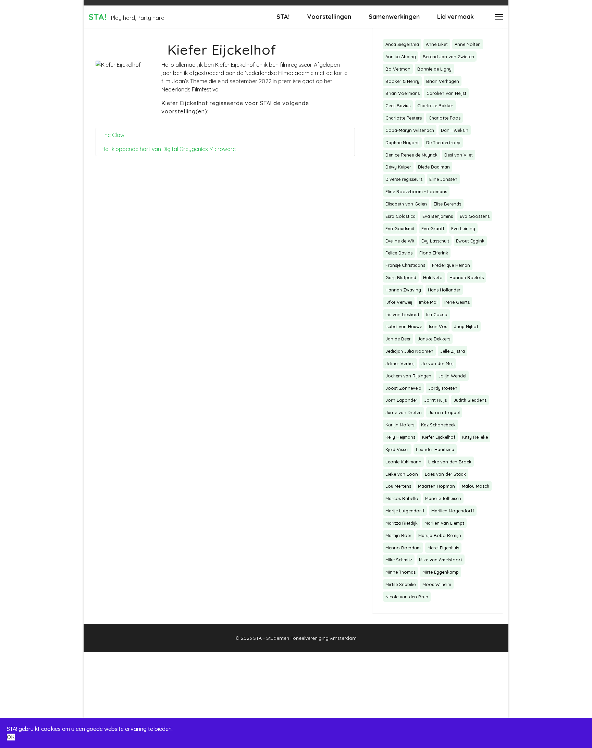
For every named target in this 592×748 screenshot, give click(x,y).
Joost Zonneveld (403, 388)
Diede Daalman (434, 167)
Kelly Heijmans (400, 437)
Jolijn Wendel (452, 375)
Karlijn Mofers (399, 424)
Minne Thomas (400, 572)
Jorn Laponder (401, 400)
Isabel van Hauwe (403, 326)
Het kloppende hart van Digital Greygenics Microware (168, 149)
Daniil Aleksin (454, 130)
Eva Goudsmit (400, 228)
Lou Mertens (398, 486)
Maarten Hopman (436, 486)
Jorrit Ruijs (435, 400)
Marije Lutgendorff (404, 510)
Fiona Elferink (433, 252)
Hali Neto (433, 277)
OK (11, 737)
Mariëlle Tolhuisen (443, 498)
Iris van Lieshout (402, 314)
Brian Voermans (402, 93)
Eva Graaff (432, 228)
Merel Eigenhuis (443, 547)
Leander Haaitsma (435, 449)
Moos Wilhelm (436, 584)
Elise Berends (447, 204)
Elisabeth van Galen (406, 204)
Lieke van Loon (401, 474)
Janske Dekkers (434, 338)
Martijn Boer (398, 535)
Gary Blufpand (400, 277)
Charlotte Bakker (435, 105)
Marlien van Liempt (444, 523)
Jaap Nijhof (466, 326)
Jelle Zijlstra (452, 351)
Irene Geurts (457, 302)
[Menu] (499, 16)
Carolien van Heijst (446, 93)
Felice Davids (398, 252)
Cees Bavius (397, 105)
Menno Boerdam (403, 547)
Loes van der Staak (445, 474)
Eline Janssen (443, 179)
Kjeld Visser (397, 449)
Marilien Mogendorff (452, 510)
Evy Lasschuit (435, 241)
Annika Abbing (400, 56)
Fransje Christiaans (405, 265)
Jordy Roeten (442, 388)
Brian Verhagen (442, 81)
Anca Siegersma (402, 44)
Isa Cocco (436, 314)
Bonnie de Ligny (434, 69)
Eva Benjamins (437, 216)
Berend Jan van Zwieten (448, 56)
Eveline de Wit (400, 241)
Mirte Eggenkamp (440, 572)
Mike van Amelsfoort (440, 559)
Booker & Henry (402, 81)
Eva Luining (463, 228)
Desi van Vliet (458, 155)
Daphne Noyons (402, 142)
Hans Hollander (444, 289)
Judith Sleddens (470, 400)
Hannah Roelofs (466, 277)
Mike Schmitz (398, 559)
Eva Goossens (475, 216)
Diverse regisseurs (403, 179)
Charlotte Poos (444, 118)
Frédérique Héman (451, 265)
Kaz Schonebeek (438, 424)
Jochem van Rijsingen (408, 375)
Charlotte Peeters (403, 118)
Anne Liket (437, 44)
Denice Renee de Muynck (411, 155)
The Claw (112, 135)
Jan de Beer (398, 338)
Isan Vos (438, 326)
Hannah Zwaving (403, 289)
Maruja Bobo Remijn (439, 535)
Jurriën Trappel (444, 412)
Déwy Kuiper (398, 167)
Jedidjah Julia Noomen (409, 351)
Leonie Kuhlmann (403, 461)
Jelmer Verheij (400, 363)
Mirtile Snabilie (400, 584)
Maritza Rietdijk (401, 523)
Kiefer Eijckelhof (438, 437)
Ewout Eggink (470, 241)
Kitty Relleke (475, 437)
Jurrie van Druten (403, 412)
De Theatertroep (443, 142)
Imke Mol (428, 302)
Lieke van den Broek (449, 461)
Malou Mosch (475, 486)
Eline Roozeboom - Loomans (416, 191)
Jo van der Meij (437, 363)
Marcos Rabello (401, 498)
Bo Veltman (397, 69)
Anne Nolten (468, 44)
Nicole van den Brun (406, 596)
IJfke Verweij (398, 302)
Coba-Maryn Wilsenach (409, 130)
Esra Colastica (400, 216)
